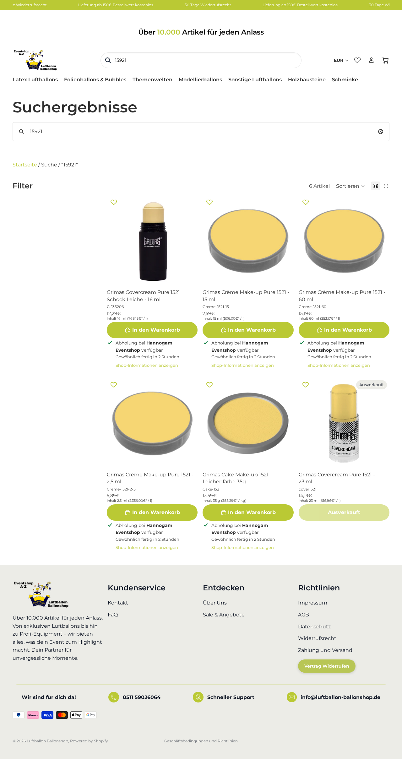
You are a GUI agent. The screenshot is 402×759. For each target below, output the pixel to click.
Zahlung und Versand (325, 650)
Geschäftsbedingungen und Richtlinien (201, 741)
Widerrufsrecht (317, 639)
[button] (350, 186)
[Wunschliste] (357, 60)
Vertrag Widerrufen (326, 666)
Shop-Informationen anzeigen (147, 365)
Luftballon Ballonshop (47, 741)
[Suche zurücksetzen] (380, 131)
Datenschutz (314, 627)
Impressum (312, 603)
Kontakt (118, 603)
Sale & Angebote (224, 615)
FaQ (113, 615)
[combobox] (201, 60)
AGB (303, 615)
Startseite (25, 165)
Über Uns (215, 603)
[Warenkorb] (385, 60)
